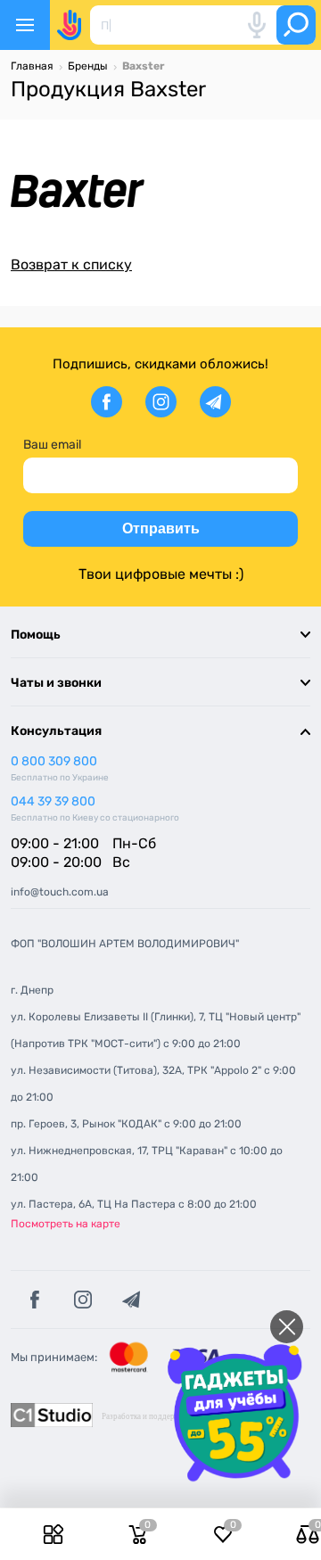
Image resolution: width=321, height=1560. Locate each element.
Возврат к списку (71, 264)
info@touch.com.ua (60, 892)
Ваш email (52, 444)
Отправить (161, 528)
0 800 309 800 (54, 761)
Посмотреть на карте (65, 1223)
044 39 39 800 (53, 801)
